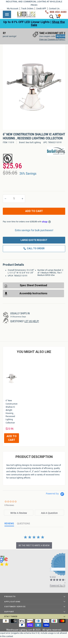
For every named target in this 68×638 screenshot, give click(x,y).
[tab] (18, 512)
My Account (12, 8)
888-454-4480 (58, 12)
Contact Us (54, 8)
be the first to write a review (34, 545)
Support (9, 612)
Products (10, 596)
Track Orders (27, 8)
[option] (34, 87)
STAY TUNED (11, 616)
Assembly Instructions (33, 293)
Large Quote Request (34, 240)
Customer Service (15, 606)
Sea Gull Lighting (33, 142)
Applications (12, 602)
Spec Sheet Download (33, 285)
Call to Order (36, 248)
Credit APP (41, 8)
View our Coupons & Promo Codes (42, 39)
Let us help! (31, 321)
